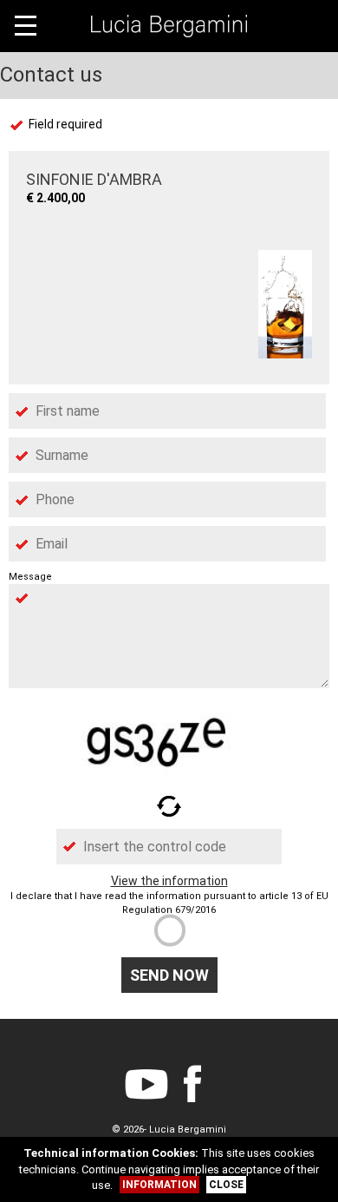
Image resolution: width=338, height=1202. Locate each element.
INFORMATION (159, 1185)
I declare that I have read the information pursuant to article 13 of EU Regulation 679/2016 (169, 902)
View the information (169, 881)
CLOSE (226, 1185)
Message (30, 576)
